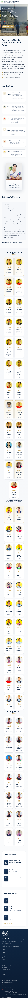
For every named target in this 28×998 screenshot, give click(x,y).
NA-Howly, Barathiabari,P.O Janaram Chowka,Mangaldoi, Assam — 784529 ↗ (11, 991)
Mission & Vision (5, 954)
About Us (4, 952)
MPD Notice (4, 974)
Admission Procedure (6, 965)
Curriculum (4, 967)
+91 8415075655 (7, 984)
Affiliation (4, 959)
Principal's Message (6, 956)
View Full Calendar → (8, 923)
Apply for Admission (8, 26)
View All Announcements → (10, 884)
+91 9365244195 (7, 987)
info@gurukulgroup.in (8, 982)
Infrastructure (5, 971)
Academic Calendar (6, 969)
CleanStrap (8, 997)
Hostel (3, 972)
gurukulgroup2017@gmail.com (10, 980)
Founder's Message (6, 957)
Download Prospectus (9, 30)
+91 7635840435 (8, 985)
